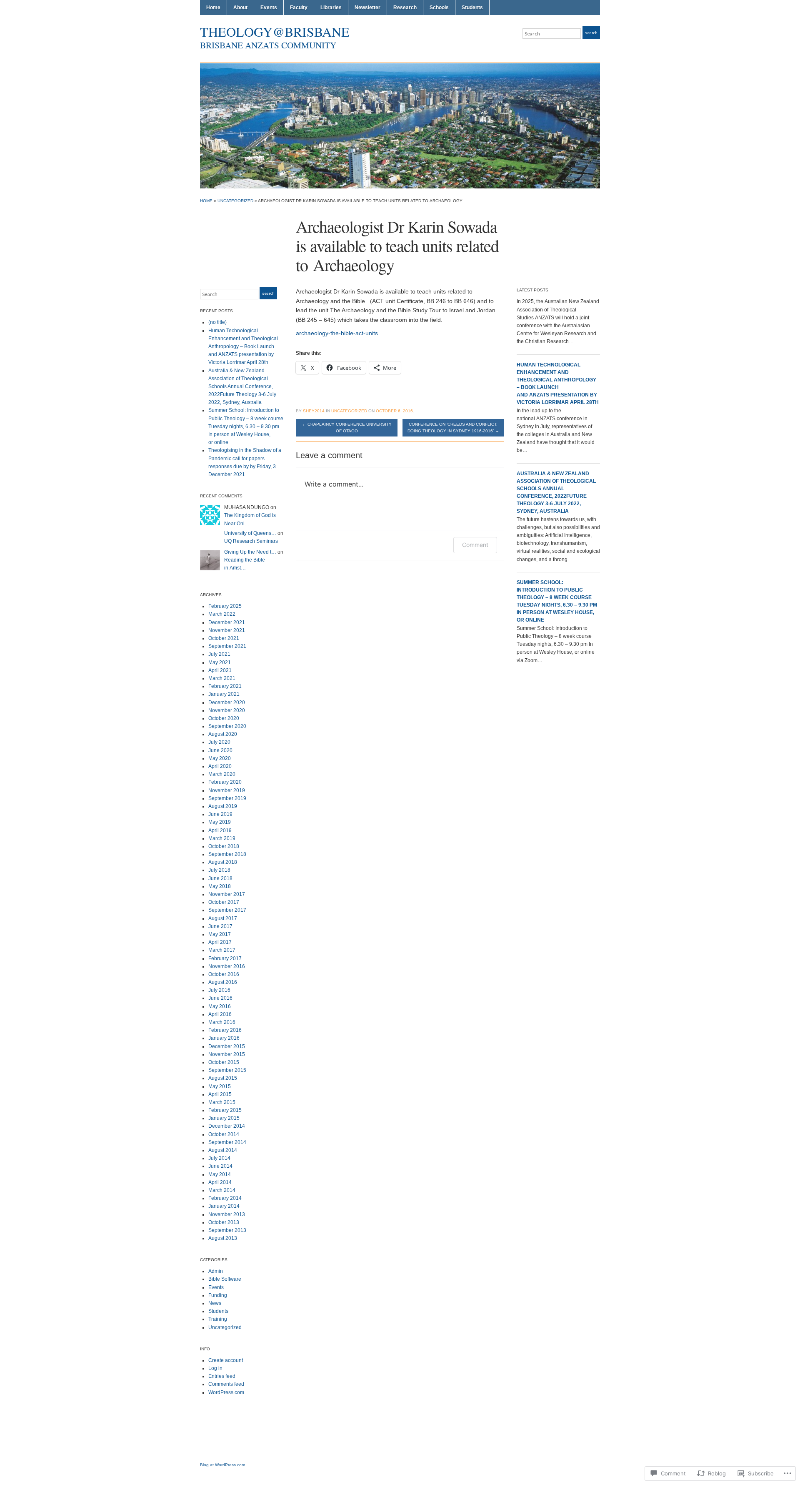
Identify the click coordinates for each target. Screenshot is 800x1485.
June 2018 (220, 878)
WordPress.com (226, 1392)
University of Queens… (250, 533)
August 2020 (222, 734)
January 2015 (224, 1118)
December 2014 (226, 1126)
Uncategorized (235, 200)
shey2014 (314, 411)
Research (405, 7)
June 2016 (220, 998)
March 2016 (221, 1022)
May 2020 (219, 758)
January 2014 (224, 1206)
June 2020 (220, 750)
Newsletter (367, 7)
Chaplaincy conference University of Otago (347, 427)
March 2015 (221, 1102)
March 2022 (221, 614)
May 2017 (219, 934)
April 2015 (220, 1094)
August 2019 (222, 806)
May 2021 (219, 662)
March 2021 (221, 678)
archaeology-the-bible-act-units (337, 333)
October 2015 (223, 1062)
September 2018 (227, 854)
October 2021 (223, 638)
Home (213, 7)
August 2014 (222, 1150)
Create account (225, 1360)
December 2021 (226, 622)
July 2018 (219, 870)
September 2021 (227, 646)
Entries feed (221, 1376)
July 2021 (219, 654)
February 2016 (225, 1030)
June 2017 (220, 926)
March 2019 (221, 838)
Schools (439, 7)
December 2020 (226, 702)
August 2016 (222, 982)
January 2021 (224, 694)
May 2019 (219, 822)
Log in (215, 1368)
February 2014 (225, 1198)
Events (268, 7)
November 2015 (226, 1054)
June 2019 (220, 814)
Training (217, 1319)
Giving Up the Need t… (250, 552)
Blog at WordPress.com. (223, 1464)
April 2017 (220, 942)
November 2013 (226, 1214)
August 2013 (222, 1238)
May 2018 (219, 886)
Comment (475, 544)
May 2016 (219, 1006)
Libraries (331, 7)
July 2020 (219, 742)
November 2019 (226, 790)
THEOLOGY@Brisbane (275, 31)
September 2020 (227, 726)
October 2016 (223, 974)
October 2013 (223, 1222)
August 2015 (222, 1078)
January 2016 (224, 1038)
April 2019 (220, 830)
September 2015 (227, 1070)
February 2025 (225, 606)
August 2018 (222, 862)
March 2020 (221, 774)
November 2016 (226, 966)
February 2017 (225, 958)
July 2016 (219, 990)
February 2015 (225, 1110)
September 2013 (227, 1230)
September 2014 (227, 1142)
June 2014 (220, 1166)
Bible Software (224, 1279)
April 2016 (220, 1014)
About (240, 7)
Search (591, 32)
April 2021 (220, 670)
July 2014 (219, 1158)
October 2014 (223, 1134)
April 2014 (220, 1182)
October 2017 (223, 902)
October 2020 (223, 718)
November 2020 (226, 710)
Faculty (299, 7)
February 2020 (225, 782)
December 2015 (226, 1046)
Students (472, 7)
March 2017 (221, 950)
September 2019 (227, 798)
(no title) (217, 322)
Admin (215, 1271)
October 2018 (223, 846)
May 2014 (219, 1174)
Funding (217, 1295)
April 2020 (220, 766)
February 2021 (225, 686)
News (214, 1303)
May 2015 (219, 1086)
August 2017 (222, 918)
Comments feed (226, 1384)
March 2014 (221, 1190)
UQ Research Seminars (251, 541)
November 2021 (226, 630)
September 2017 (227, 910)
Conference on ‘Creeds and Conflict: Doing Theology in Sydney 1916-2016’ (453, 427)
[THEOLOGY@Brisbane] (400, 125)
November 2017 (226, 894)
